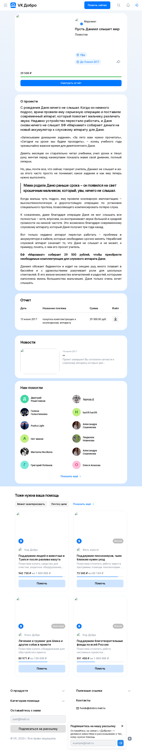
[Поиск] (119, 5)
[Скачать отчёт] (115, 319)
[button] (38, 690)
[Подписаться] (120, 743)
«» (64, 355)
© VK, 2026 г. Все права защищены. (33, 738)
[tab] (31, 504)
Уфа (82, 55)
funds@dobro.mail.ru (92, 708)
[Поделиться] (118, 61)
